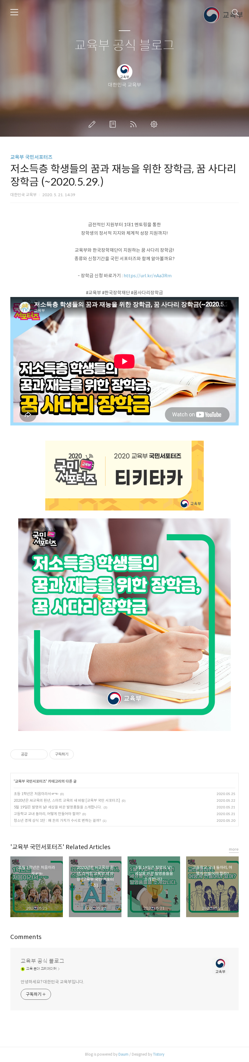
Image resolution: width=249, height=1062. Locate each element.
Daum (123, 1054)
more (234, 849)
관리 (155, 124)
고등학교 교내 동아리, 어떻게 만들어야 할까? (47, 813)
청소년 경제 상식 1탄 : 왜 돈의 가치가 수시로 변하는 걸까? (57, 820)
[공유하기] (33, 754)
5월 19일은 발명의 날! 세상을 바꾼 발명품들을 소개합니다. (58, 807)
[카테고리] (14, 12)
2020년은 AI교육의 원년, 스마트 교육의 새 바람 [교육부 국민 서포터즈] (67, 800)
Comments (26, 937)
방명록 (114, 124)
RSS (134, 124)
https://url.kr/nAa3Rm (148, 275)
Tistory (158, 1054)
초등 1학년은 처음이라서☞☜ (36, 793)
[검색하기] (235, 12)
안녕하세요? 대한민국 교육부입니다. (52, 982)
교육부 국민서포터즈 (31, 157)
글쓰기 (93, 124)
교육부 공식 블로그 (124, 45)
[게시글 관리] (41, 754)
